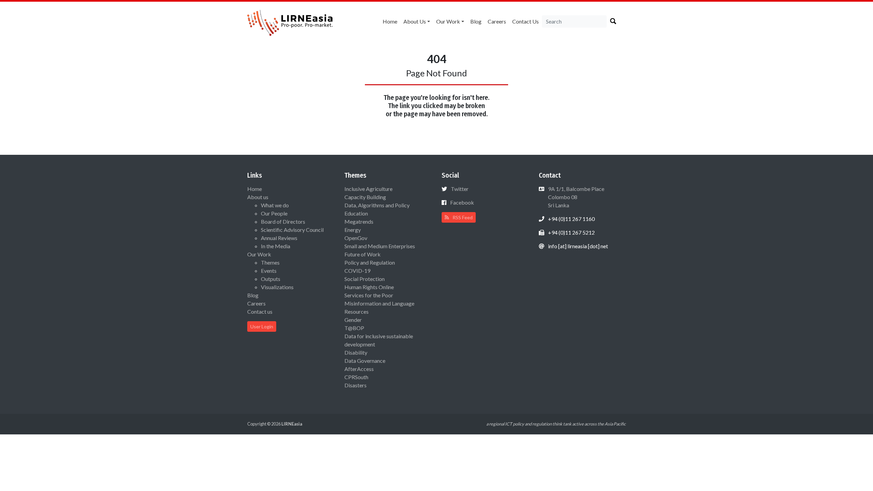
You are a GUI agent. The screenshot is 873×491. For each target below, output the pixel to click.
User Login (261, 326)
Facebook (462, 202)
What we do (275, 205)
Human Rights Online (369, 287)
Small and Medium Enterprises (379, 246)
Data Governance (364, 360)
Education (356, 213)
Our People (274, 213)
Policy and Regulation (369, 262)
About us (414, 21)
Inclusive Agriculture (368, 188)
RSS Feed (462, 217)
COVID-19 (357, 270)
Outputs (270, 279)
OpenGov (355, 238)
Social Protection (364, 279)
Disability (355, 352)
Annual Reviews (279, 238)
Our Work (448, 21)
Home (390, 21)
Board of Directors (283, 221)
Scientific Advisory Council (292, 229)
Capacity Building (365, 197)
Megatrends (358, 221)
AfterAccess (359, 369)
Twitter (460, 188)
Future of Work (362, 254)
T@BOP (354, 328)
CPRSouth (356, 377)
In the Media (275, 246)
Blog (476, 21)
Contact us (525, 21)
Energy (352, 229)
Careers (497, 21)
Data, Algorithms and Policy (377, 205)
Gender (353, 319)
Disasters (355, 385)
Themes (270, 262)
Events (269, 270)
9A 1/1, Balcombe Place (575, 196)
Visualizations (277, 287)
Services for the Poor (368, 295)
